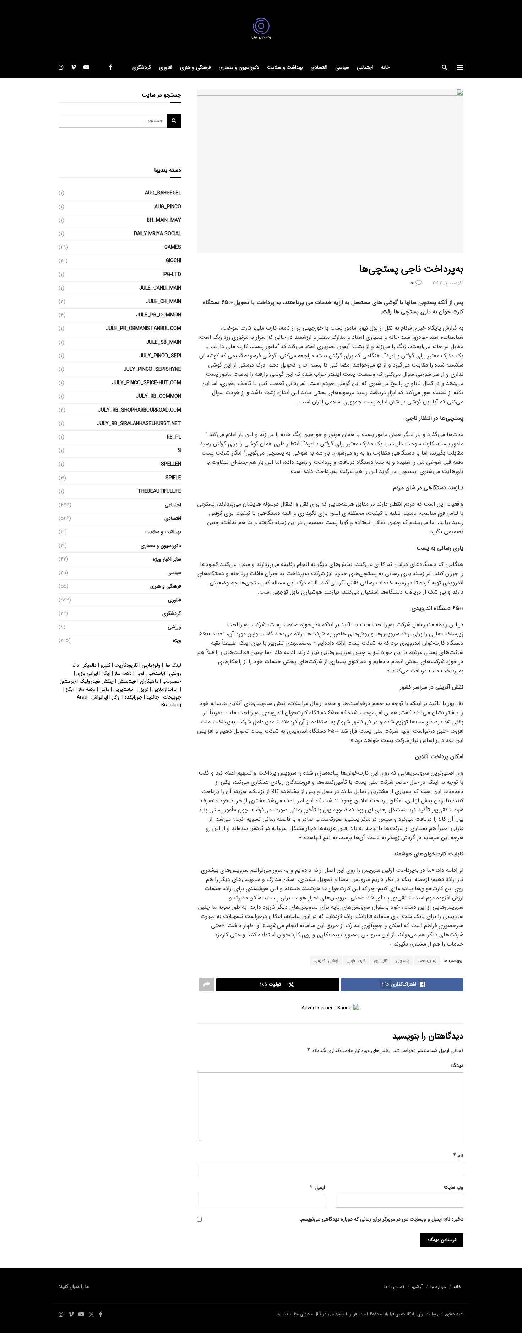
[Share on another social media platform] (206, 984)
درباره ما (438, 1286)
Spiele (173, 478)
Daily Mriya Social (157, 234)
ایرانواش (99, 697)
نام (458, 1156)
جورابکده (133, 697)
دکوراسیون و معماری (239, 67)
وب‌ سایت (453, 1187)
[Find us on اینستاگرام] (61, 67)
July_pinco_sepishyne (152, 369)
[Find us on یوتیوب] (86, 67)
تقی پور (381, 960)
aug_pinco (167, 207)
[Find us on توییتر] (99, 67)
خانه (385, 67)
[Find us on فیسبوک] (110, 67)
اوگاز (116, 697)
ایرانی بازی (87, 673)
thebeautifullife (159, 491)
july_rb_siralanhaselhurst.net (139, 424)
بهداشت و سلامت (285, 67)
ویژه (177, 640)
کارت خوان (356, 960)
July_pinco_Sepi (160, 356)
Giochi (173, 261)
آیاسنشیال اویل (150, 673)
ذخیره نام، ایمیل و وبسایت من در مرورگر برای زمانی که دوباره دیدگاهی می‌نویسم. (381, 1219)
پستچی (402, 960)
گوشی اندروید (326, 960)
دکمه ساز (123, 673)
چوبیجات (172, 697)
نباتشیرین (123, 689)
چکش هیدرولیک (97, 681)
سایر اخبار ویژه (167, 559)
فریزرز (142, 689)
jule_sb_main (163, 342)
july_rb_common (158, 396)
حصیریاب (171, 681)
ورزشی (174, 627)
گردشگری (141, 67)
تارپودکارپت (126, 665)
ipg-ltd (172, 275)
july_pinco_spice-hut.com (146, 383)
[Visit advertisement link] (330, 1008)
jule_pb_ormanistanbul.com (143, 328)
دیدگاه (457, 1065)
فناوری (165, 67)
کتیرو (105, 665)
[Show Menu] (460, 67)
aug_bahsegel (163, 193)
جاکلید (152, 697)
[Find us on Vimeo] (73, 67)
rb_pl (174, 437)
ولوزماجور (151, 665)
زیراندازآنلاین (165, 689)
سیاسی (342, 67)
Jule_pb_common (158, 315)
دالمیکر (90, 665)
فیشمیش (127, 681)
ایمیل (317, 1187)
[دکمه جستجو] (444, 67)
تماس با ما (394, 1286)
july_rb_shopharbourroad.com (139, 410)
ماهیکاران (149, 681)
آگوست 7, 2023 (448, 283)
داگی (104, 689)
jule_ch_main (163, 301)
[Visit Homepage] (261, 28)
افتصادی (319, 67)
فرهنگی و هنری (195, 67)
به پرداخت (427, 960)
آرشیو (417, 1286)
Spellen (171, 464)
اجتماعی (365, 67)
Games (172, 247)
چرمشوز (68, 681)
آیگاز (106, 673)
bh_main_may (164, 220)
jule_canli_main (160, 288)
